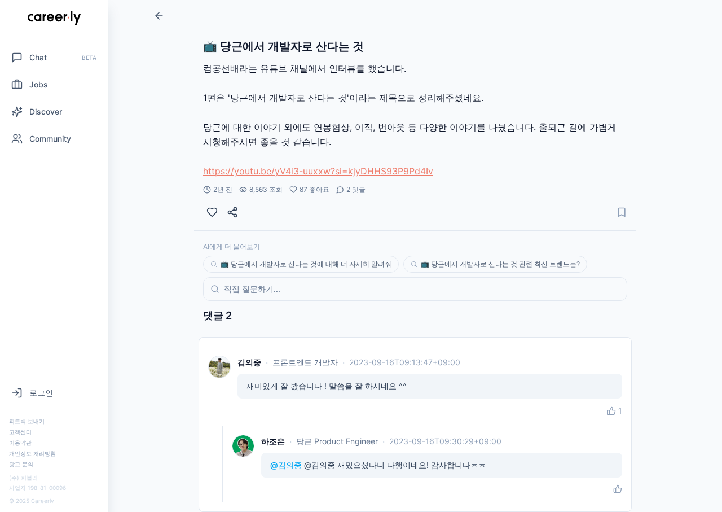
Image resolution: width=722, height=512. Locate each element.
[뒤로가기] (159, 16)
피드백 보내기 (27, 421)
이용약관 (20, 442)
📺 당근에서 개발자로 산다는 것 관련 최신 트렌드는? (500, 264)
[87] (212, 212)
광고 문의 (21, 464)
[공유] (232, 212)
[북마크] (621, 212)
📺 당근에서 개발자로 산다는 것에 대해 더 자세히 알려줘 (306, 264)
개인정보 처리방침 (32, 453)
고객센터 (20, 431)
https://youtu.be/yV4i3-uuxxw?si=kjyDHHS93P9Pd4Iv (318, 171)
